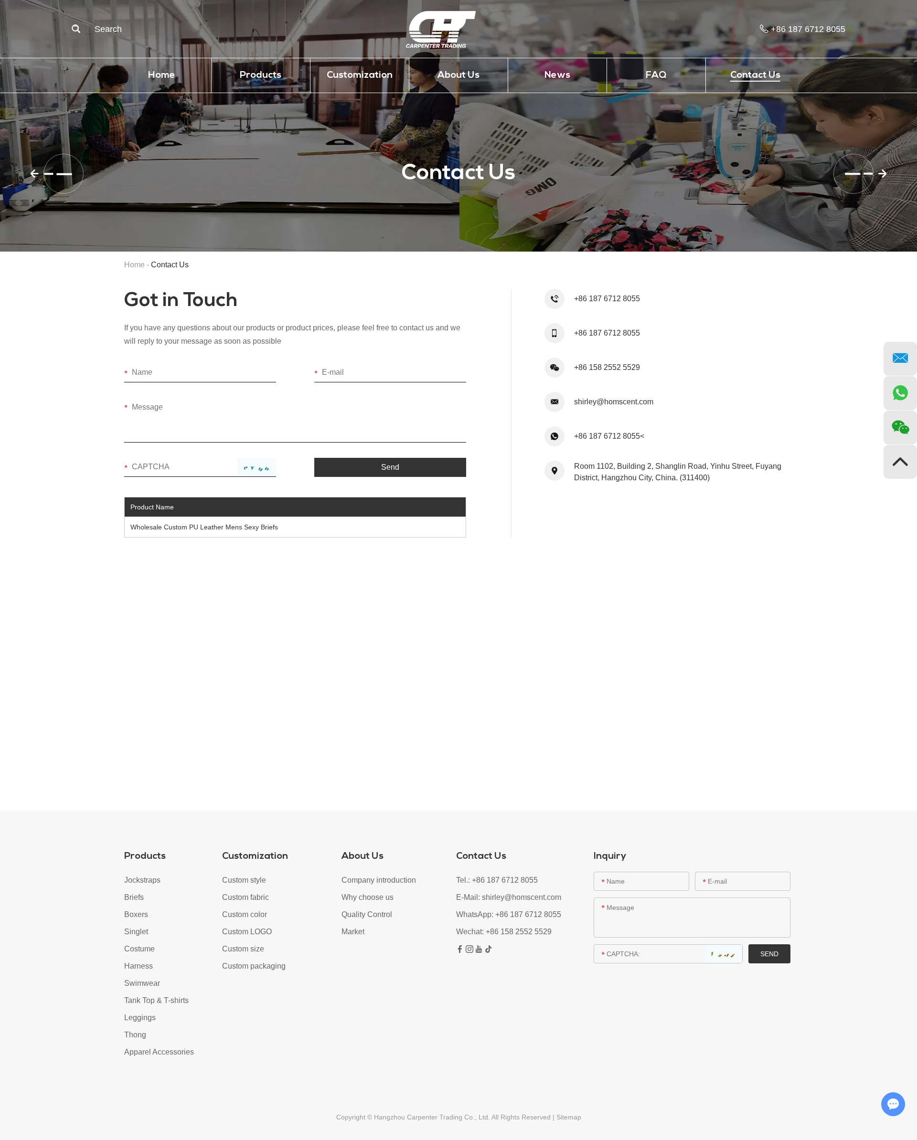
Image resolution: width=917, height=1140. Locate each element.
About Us (458, 75)
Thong (135, 1035)
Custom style (244, 880)
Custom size (243, 949)
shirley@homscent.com (613, 402)
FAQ (656, 75)
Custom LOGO (247, 932)
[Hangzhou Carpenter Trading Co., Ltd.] (441, 29)
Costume (139, 949)
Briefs (134, 897)
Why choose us (367, 897)
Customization (360, 75)
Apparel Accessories (159, 1052)
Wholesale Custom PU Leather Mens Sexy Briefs (204, 527)
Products (260, 75)
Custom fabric (245, 897)
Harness (138, 966)
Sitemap (568, 1117)
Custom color (244, 914)
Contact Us (755, 75)
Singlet (136, 932)
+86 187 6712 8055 (528, 914)
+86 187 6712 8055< (609, 436)
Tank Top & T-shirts (156, 1000)
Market (352, 932)
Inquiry (610, 856)
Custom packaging (254, 966)
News (557, 75)
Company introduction (378, 880)
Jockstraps (142, 880)
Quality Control (366, 914)
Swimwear (142, 983)
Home (161, 75)
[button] (51, 173)
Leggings (140, 1017)
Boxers (136, 914)
